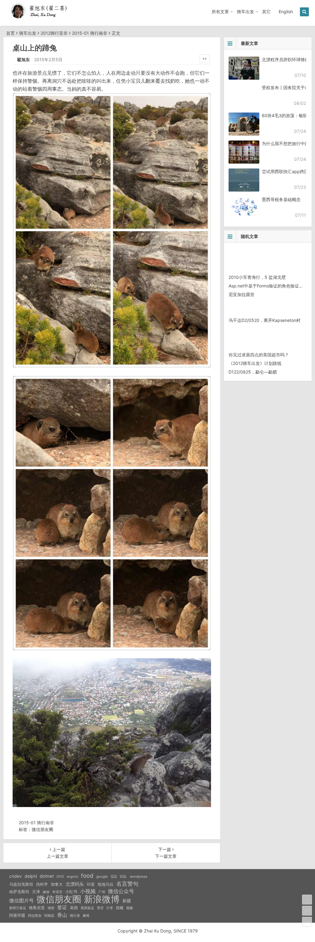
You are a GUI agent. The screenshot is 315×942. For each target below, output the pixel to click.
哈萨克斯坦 (19, 891)
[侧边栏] (204, 58)
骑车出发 (245, 11)
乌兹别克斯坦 (21, 884)
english (72, 877)
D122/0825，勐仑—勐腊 (253, 371)
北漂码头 (75, 884)
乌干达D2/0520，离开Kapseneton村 (265, 320)
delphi (31, 876)
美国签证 (87, 908)
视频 (129, 908)
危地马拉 (106, 884)
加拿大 (57, 884)
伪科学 (42, 884)
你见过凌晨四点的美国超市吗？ (259, 354)
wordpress (138, 876)
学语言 (57, 892)
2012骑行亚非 (54, 33)
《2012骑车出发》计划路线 (255, 363)
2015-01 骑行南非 (89, 33)
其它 (266, 11)
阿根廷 (49, 915)
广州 (101, 892)
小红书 (71, 891)
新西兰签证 (17, 908)
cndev (15, 876)
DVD (60, 876)
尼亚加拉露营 (241, 294)
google (102, 876)
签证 (62, 907)
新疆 (126, 900)
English (286, 11)
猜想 (51, 908)
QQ (114, 876)
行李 (109, 908)
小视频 (88, 891)
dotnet (47, 876)
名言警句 (127, 884)
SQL (123, 876)
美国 (74, 907)
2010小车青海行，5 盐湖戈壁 (257, 277)
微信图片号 (21, 901)
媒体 (46, 892)
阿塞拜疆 (17, 915)
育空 (100, 908)
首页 (10, 33)
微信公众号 (121, 891)
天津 (36, 891)
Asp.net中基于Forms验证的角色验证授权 (268, 285)
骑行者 (75, 916)
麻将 (86, 916)
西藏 (119, 907)
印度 (91, 884)
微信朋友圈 (42, 829)
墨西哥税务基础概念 (281, 199)
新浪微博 (102, 899)
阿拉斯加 (35, 915)
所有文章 (220, 11)
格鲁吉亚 (37, 907)
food (87, 875)
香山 (62, 915)
